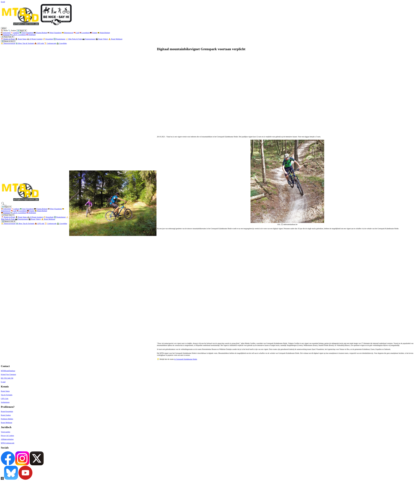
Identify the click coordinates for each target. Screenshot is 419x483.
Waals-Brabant (104, 33)
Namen (94, 33)
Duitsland (6, 35)
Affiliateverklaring (7, 439)
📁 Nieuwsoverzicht (8, 43)
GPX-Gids (4, 399)
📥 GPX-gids (39, 43)
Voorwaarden (5, 432)
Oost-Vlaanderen (27, 33)
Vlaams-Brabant (41, 33)
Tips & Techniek (6, 395)
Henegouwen (68, 33)
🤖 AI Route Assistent (34, 39)
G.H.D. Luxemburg (19, 35)
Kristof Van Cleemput (8, 374)
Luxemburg (85, 33)
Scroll (3, 2)
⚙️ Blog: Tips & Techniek (25, 43)
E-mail (3, 382)
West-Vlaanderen (55, 33)
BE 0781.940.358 (7, 378)
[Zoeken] (3, 204)
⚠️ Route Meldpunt (115, 39)
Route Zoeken (6, 415)
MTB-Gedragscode (7, 443)
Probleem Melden (7, 419)
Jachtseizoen (5, 402)
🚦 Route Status (21, 39)
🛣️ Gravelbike (62, 43)
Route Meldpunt (6, 423)
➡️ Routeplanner (59, 39)
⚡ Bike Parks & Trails (74, 39)
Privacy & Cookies (7, 436)
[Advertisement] (222, 94)
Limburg (16, 33)
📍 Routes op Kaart (8, 39)
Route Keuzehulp (7, 411)
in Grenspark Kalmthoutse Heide (185, 359)
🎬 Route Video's (102, 39)
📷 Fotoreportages (88, 39)
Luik (77, 33)
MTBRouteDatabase (8, 371)
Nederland (32, 35)
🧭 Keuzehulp (48, 39)
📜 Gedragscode (50, 43)
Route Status (5, 391)
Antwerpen (7, 33)
